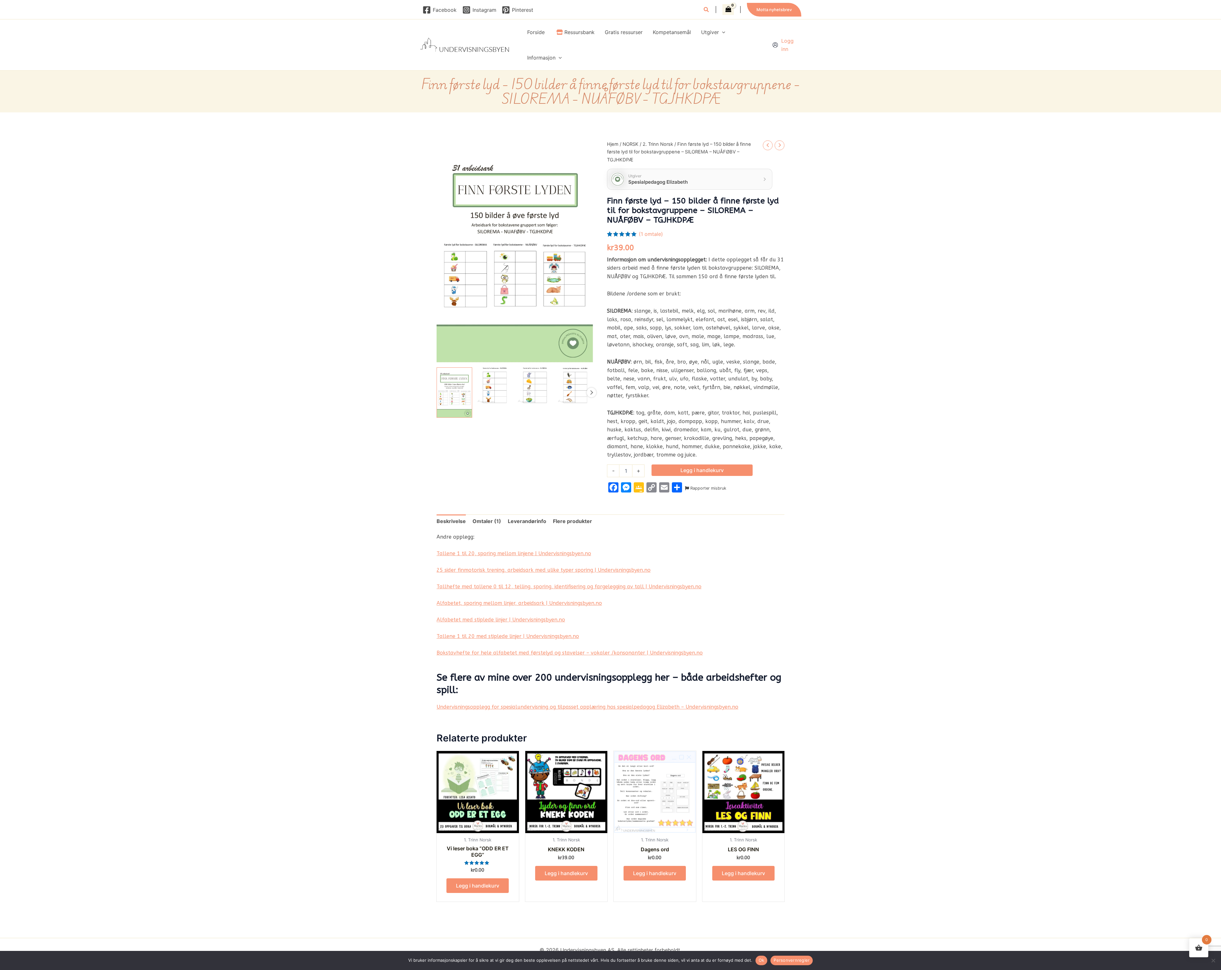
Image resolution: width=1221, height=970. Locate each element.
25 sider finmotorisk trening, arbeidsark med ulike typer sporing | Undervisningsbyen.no (544, 570)
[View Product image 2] (495, 385)
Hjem (612, 144)
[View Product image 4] (575, 385)
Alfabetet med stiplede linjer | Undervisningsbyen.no (501, 620)
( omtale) (651, 234)
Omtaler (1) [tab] (487, 521)
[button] (706, 10)
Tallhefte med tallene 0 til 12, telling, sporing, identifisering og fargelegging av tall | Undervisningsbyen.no (569, 587)
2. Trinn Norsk (658, 144)
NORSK (630, 144)
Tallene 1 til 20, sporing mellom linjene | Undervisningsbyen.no (514, 553)
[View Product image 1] (454, 392)
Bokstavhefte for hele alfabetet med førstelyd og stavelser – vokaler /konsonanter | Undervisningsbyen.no (570, 653)
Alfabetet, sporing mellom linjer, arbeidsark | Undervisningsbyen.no (519, 603)
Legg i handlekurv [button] (477, 885)
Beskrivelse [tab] (451, 521)
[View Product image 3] (535, 385)
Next (591, 392)
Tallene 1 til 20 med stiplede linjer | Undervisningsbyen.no (508, 636)
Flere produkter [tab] (572, 521)
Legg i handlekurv (702, 470)
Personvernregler (792, 960)
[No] (1213, 960)
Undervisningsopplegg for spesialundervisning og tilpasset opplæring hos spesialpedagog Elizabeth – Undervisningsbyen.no (587, 707)
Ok (761, 960)
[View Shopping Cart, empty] (728, 9)
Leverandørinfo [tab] (527, 521)
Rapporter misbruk (707, 488)
